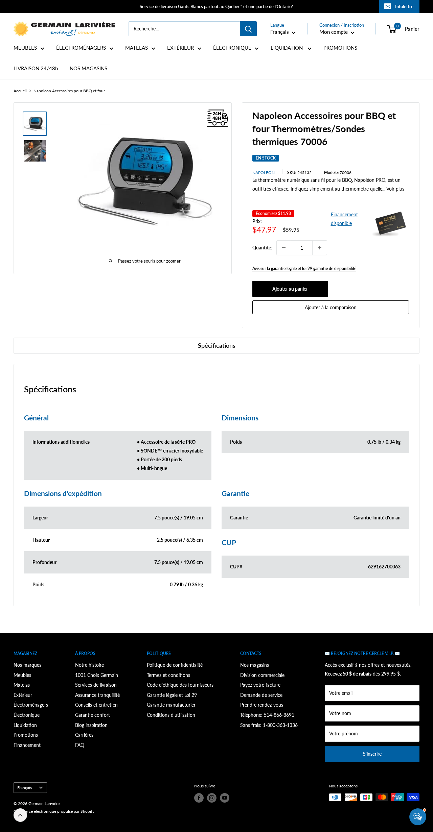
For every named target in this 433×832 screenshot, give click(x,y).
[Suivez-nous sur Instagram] (211, 798)
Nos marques (27, 665)
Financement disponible (344, 219)
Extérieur (23, 695)
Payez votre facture (260, 685)
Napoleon (263, 172)
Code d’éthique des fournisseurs (180, 685)
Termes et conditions (168, 675)
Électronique (27, 715)
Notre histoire (89, 665)
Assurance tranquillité (97, 695)
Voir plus (395, 189)
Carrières (84, 735)
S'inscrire (372, 754)
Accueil (20, 90)
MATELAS (136, 48)
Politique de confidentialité (175, 665)
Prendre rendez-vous (261, 705)
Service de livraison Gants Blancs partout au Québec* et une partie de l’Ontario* (217, 6)
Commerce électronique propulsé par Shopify (54, 811)
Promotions (26, 735)
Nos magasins (254, 665)
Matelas (22, 685)
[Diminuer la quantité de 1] (284, 248)
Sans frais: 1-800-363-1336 (269, 725)
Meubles (22, 675)
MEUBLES (25, 48)
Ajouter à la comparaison (331, 307)
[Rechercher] (248, 28)
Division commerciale (262, 675)
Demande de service (261, 695)
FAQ (79, 745)
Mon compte (334, 32)
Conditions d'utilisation (171, 715)
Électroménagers (31, 705)
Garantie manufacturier (171, 705)
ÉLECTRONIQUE (232, 48)
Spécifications (216, 345)
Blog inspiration (91, 725)
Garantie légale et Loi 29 (172, 695)
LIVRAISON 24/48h (36, 68)
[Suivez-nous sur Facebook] (199, 798)
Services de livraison (96, 685)
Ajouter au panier (290, 289)
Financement (27, 745)
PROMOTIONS (340, 48)
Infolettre (404, 6)
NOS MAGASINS (88, 68)
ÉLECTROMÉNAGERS (81, 48)
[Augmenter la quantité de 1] (320, 248)
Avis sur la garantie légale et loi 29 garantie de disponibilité (304, 268)
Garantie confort (92, 715)
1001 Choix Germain (96, 675)
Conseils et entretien (96, 705)
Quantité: (262, 247)
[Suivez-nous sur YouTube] (224, 798)
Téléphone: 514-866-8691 (267, 715)
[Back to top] (20, 815)
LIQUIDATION (287, 48)
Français (24, 787)
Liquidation (25, 725)
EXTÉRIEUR (180, 48)
